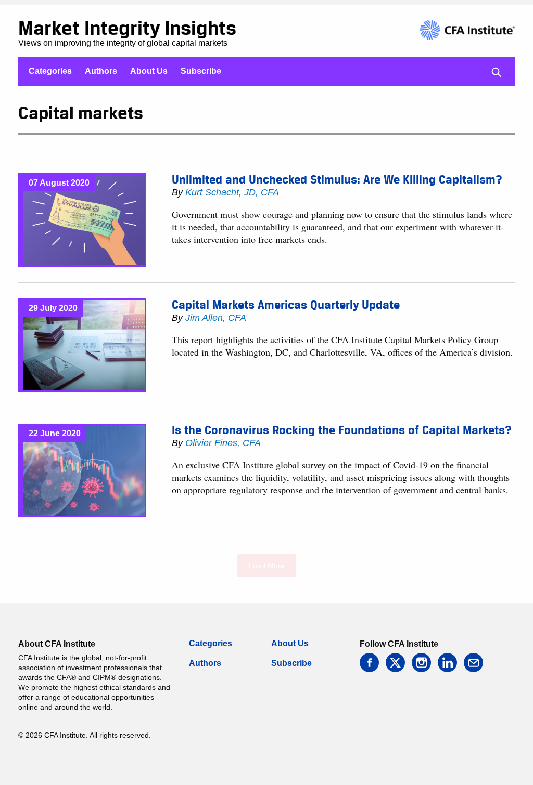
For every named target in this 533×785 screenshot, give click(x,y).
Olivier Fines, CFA (223, 443)
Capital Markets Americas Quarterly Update (286, 304)
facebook (369, 662)
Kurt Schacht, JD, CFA (232, 192)
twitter (395, 662)
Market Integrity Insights (127, 28)
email (473, 662)
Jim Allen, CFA (215, 317)
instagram (421, 662)
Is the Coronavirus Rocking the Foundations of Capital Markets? (342, 430)
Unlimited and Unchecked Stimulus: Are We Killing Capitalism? (337, 179)
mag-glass (496, 72)
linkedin (447, 662)
